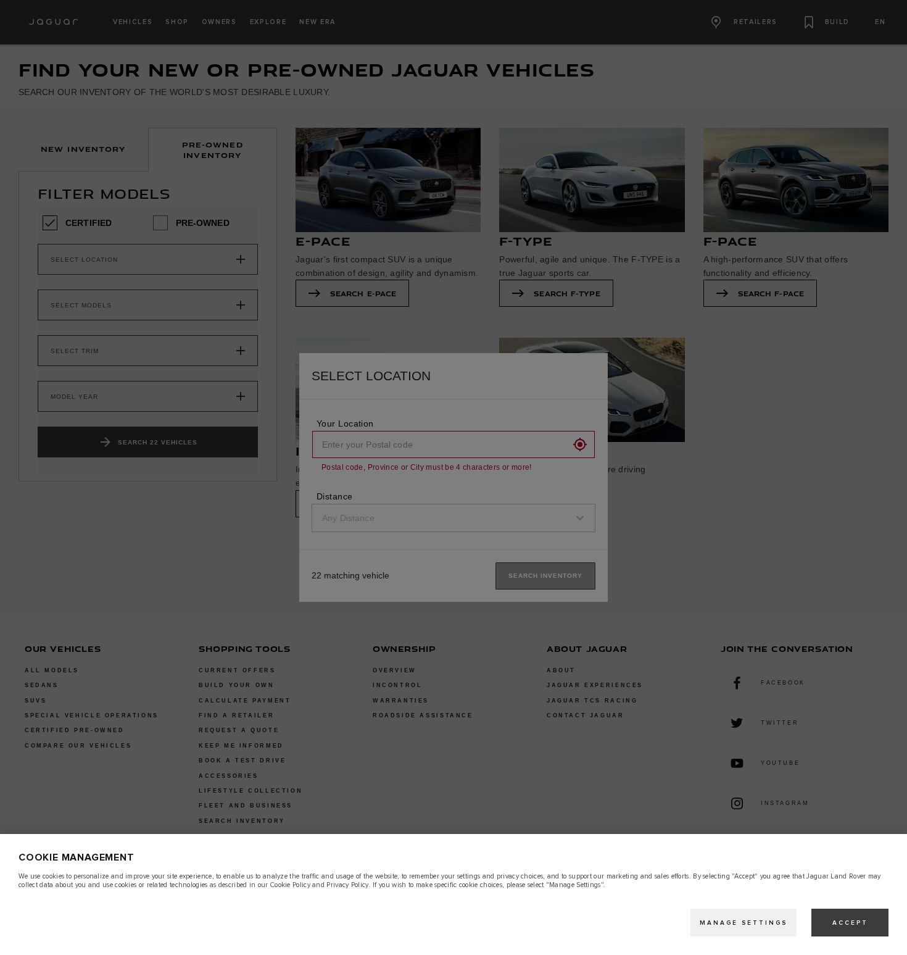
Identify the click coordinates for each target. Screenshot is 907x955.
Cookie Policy (290, 885)
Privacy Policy (347, 885)
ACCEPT (850, 923)
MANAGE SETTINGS (743, 923)
